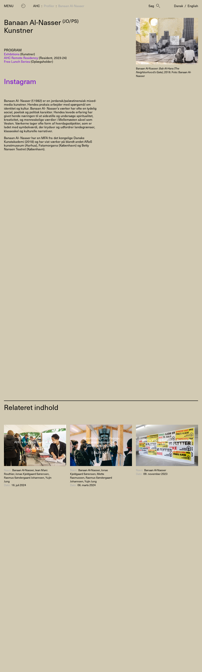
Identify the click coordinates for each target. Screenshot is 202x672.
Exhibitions (12, 54)
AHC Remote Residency (21, 57)
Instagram (20, 81)
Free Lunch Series (17, 61)
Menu (8, 6)
